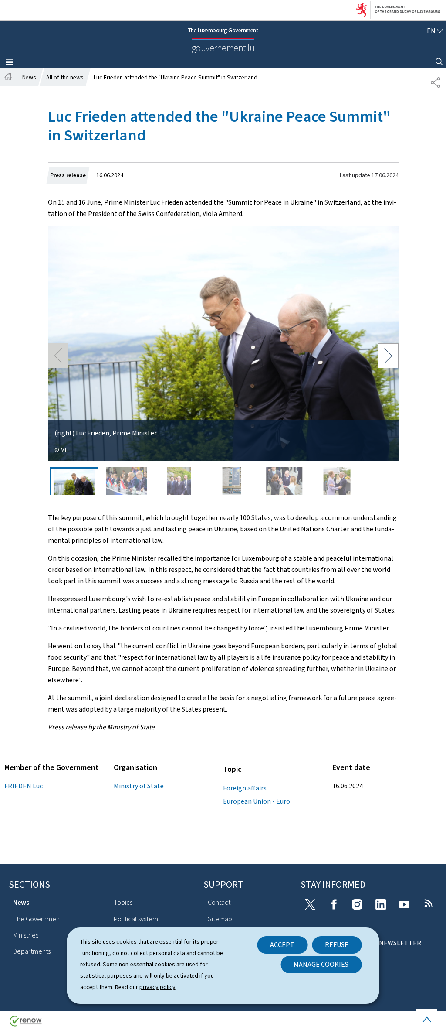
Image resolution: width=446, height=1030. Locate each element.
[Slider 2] (126, 481)
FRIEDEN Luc (23, 785)
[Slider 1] (74, 481)
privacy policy (157, 987)
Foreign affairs (245, 788)
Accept (282, 944)
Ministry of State (139, 785)
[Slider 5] (284, 481)
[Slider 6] (337, 481)
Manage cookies (321, 964)
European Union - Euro (256, 801)
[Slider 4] (231, 481)
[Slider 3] (179, 481)
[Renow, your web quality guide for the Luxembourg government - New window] (26, 1024)
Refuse (336, 944)
